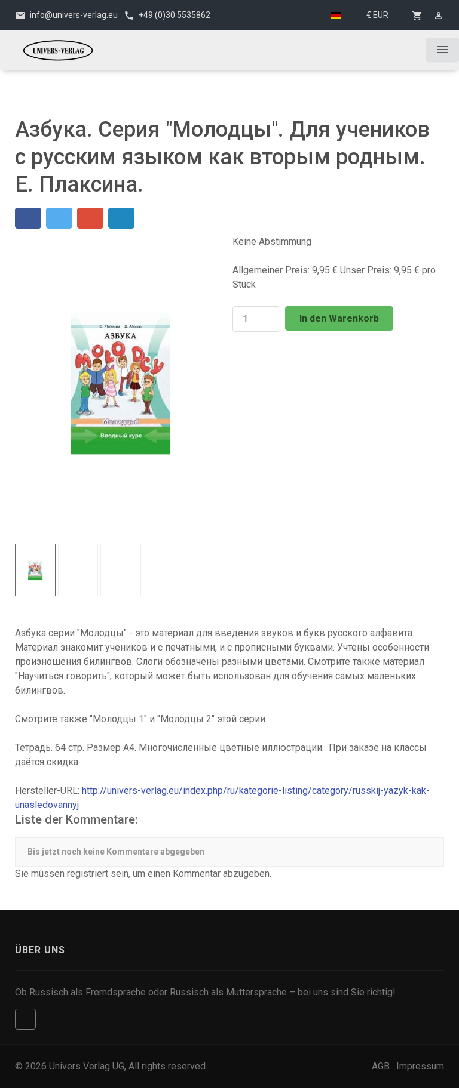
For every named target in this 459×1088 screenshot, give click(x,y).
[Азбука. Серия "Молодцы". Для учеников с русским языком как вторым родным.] (121, 383)
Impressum (420, 1066)
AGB (381, 1066)
